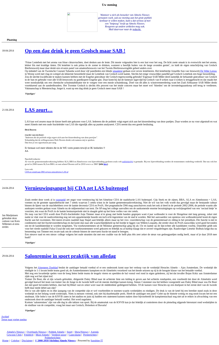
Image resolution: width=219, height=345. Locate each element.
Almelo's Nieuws (15, 332)
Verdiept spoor (58, 334)
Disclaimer (27, 340)
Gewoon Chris (14, 334)
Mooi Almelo (42, 334)
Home (5, 340)
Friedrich (28, 334)
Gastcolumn (75, 334)
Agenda (95, 332)
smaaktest (117, 71)
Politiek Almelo (56, 332)
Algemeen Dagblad (48, 267)
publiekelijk (127, 161)
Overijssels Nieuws (36, 332)
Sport (69, 332)
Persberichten (90, 334)
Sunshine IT (97, 340)
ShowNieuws (81, 332)
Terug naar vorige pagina (14, 319)
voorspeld (61, 199)
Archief (5, 316)
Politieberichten (52, 337)
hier (105, 164)
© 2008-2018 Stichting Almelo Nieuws (55, 340)
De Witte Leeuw (208, 71)
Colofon (15, 340)
